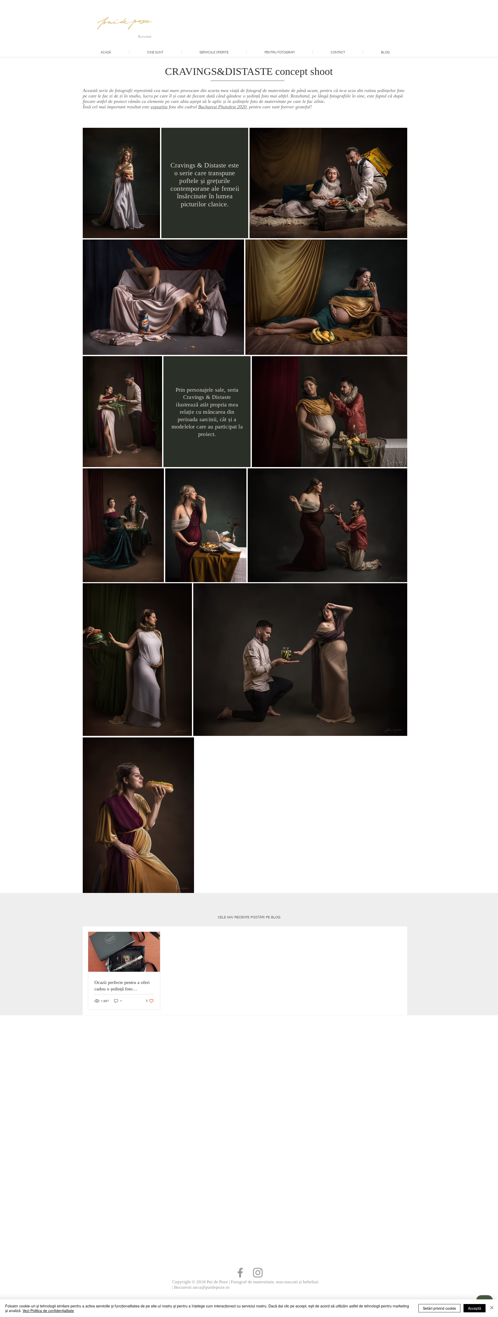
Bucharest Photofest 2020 (222, 106)
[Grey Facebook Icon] (240, 1272)
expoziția (159, 106)
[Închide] (492, 1308)
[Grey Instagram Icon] (257, 1272)
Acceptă (474, 1308)
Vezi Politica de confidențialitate (48, 1310)
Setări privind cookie (439, 1308)
